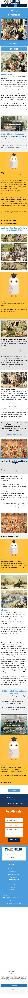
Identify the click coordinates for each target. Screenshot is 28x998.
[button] (26, 972)
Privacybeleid (16, 996)
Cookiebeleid (11, 996)
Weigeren (14, 989)
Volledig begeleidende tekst (10, 536)
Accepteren (14, 985)
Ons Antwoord (7, 782)
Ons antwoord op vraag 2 (10, 223)
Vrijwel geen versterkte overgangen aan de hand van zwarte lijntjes (14, 470)
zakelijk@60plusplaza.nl (12, 900)
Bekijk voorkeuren (14, 993)
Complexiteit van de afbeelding (11, 467)
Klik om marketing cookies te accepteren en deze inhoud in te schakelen (14, 124)
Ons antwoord (7, 317)
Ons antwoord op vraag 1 (10, 220)
